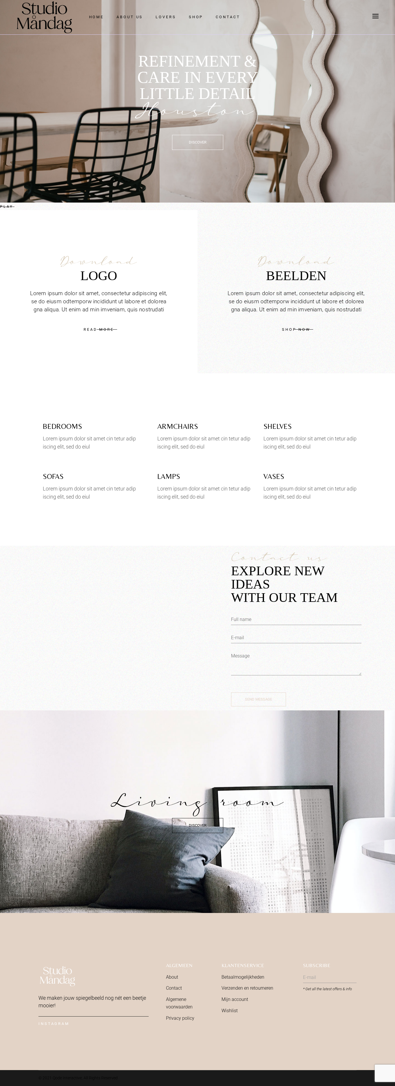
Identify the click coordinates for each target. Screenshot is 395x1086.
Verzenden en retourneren (247, 988)
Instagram (53, 1023)
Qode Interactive (67, 1078)
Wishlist (230, 1010)
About (172, 977)
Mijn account (235, 999)
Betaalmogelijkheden (243, 977)
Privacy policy (180, 1018)
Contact (174, 988)
